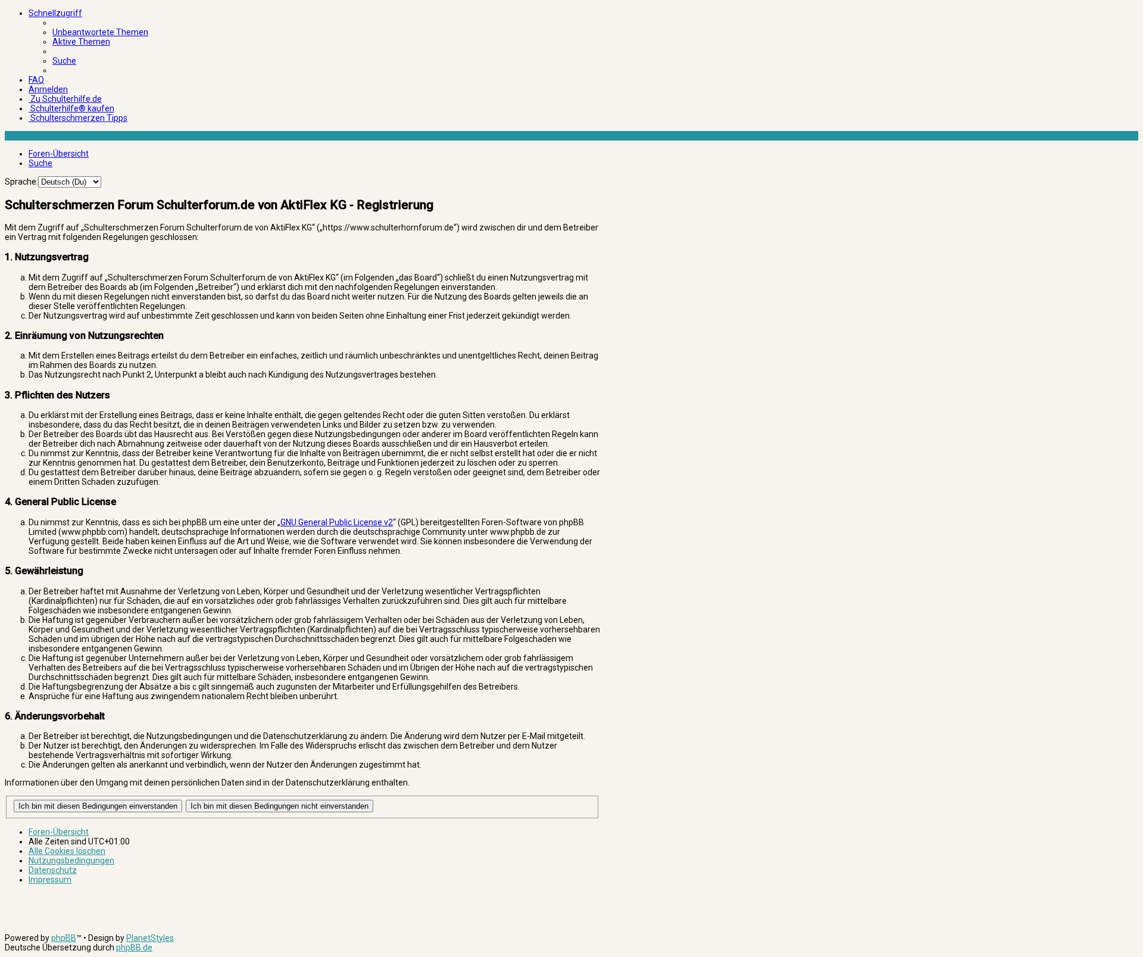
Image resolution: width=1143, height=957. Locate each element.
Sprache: (21, 181)
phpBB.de (134, 947)
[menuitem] (100, 32)
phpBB (63, 938)
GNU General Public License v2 (336, 522)
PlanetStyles (150, 938)
